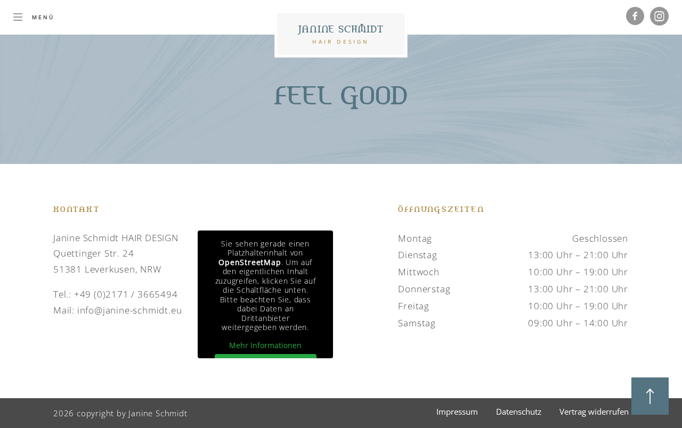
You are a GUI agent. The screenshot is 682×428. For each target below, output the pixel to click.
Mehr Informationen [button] (265, 345)
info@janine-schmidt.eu (129, 310)
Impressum (457, 411)
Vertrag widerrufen (594, 411)
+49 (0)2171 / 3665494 (126, 294)
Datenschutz (518, 411)
